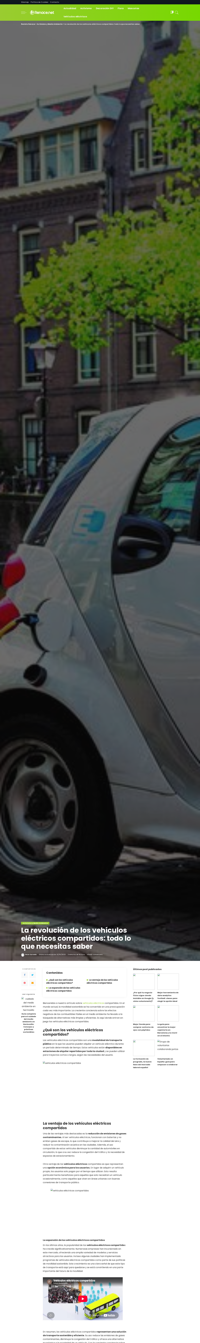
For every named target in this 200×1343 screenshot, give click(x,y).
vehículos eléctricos (93, 1003)
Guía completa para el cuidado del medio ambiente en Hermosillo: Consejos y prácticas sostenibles (28, 1023)
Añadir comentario (95, 954)
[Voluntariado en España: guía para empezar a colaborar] (168, 1048)
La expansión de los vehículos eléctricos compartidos (63, 989)
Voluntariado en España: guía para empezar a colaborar (167, 1062)
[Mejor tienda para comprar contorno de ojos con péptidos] (144, 1013)
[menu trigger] (25, 12)
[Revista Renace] (44, 12)
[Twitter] (32, 975)
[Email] (32, 982)
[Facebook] (24, 975)
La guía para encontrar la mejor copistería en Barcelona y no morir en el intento (167, 1030)
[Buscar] (177, 12)
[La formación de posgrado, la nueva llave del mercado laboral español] (144, 1048)
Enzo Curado (31, 954)
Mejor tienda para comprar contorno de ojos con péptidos (143, 1027)
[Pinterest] (24, 982)
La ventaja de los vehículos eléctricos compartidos (102, 981)
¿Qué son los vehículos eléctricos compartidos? (59, 981)
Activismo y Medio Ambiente (35, 923)
